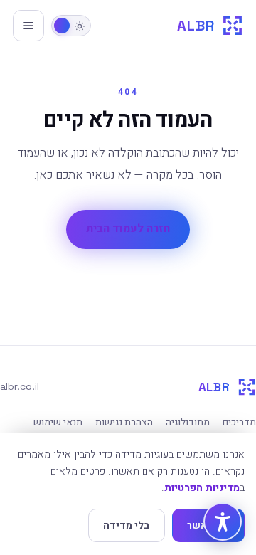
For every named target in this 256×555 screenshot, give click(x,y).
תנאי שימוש (57, 422)
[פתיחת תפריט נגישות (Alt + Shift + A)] (222, 521)
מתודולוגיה (188, 422)
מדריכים (239, 422)
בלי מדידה (126, 525)
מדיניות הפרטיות (202, 487)
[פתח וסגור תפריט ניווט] (28, 25)
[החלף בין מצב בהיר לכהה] (71, 25)
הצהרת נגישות (124, 422)
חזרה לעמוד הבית (128, 229)
